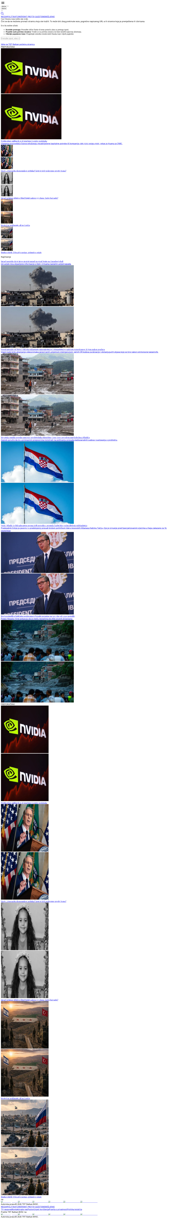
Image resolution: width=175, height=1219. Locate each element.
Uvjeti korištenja (41, 1209)
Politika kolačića (74, 1209)
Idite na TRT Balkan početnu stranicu (18, 44)
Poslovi (31, 1209)
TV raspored (6, 1209)
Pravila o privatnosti (58, 1209)
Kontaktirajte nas (20, 1209)
